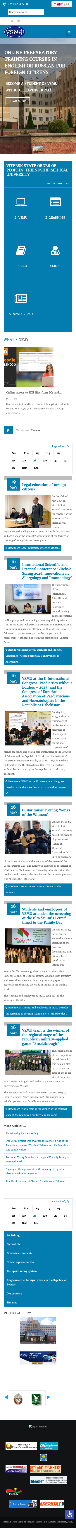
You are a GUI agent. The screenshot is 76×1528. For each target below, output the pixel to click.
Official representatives (20, 1262)
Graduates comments (19, 1253)
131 (65, 460)
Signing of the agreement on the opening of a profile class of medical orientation (35, 1171)
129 (45, 460)
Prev (26, 453)
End (36, 468)
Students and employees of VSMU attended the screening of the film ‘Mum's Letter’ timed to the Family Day (46, 916)
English (65, 4)
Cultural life (13, 1244)
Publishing (13, 1235)
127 (24, 460)
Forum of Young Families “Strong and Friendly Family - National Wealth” (37, 1159)
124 (48, 453)
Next (24, 468)
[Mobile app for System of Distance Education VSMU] (28, 367)
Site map (12, 1302)
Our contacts (14, 1293)
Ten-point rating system (22, 1271)
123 (37, 453)
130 (55, 460)
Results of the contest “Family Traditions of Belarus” (35, 1181)
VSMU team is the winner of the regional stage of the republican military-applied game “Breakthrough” (45, 1037)
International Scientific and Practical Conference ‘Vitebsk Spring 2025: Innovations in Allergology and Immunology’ (47, 571)
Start (14, 453)
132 (13, 468)
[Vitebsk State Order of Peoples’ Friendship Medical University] (25, 31)
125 (58, 453)
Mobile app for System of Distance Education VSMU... (35, 394)
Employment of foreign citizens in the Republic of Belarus (37, 1282)
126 (13, 460)
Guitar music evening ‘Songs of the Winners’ (46, 812)
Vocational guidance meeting (22, 1133)
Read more (18, 101)
